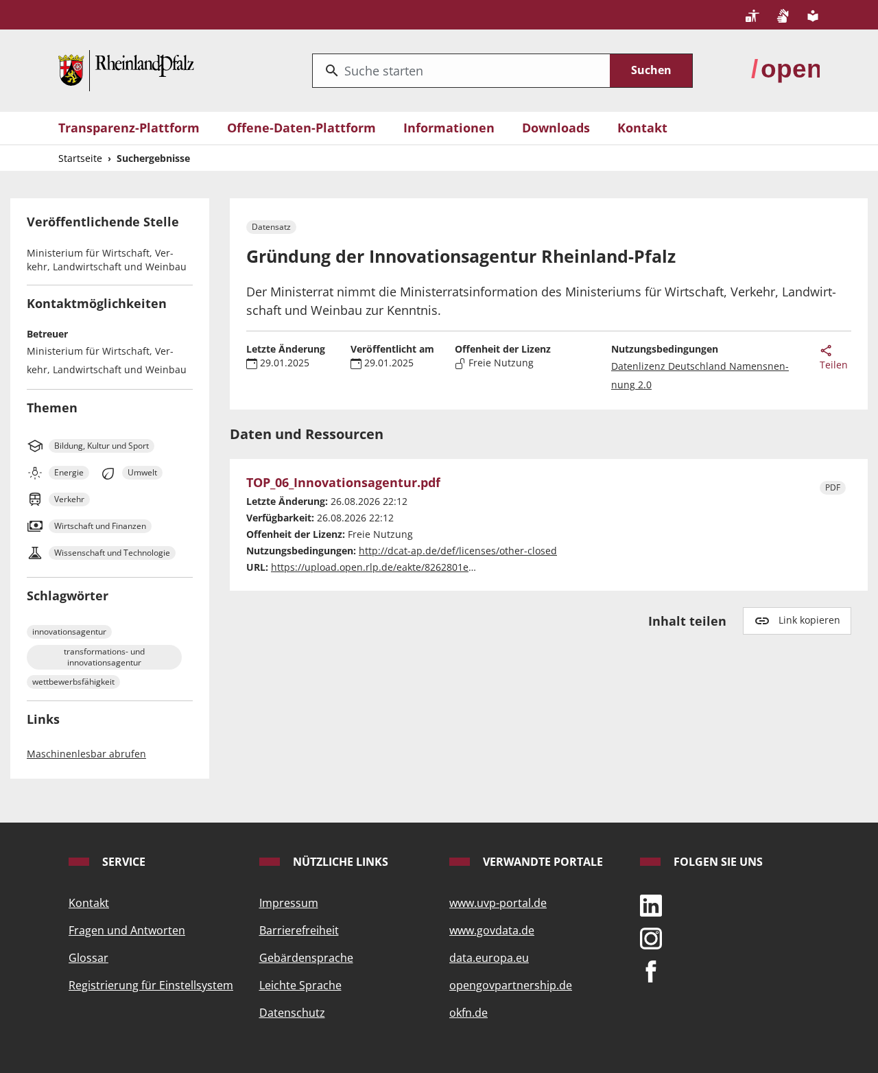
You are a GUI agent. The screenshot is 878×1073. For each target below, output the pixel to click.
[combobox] (461, 70)
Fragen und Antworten (127, 930)
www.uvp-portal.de (498, 902)
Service (122, 861)
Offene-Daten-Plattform (301, 127)
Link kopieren (809, 619)
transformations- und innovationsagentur (104, 657)
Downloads (556, 127)
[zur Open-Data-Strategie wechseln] (785, 69)
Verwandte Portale (541, 861)
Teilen (834, 364)
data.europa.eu (489, 957)
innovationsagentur (69, 631)
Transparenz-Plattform (129, 127)
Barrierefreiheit (299, 930)
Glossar (88, 957)
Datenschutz (292, 1012)
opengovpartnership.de (510, 985)
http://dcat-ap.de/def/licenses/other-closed (458, 550)
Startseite (80, 158)
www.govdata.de (491, 930)
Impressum (288, 902)
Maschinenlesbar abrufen (86, 753)
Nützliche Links (339, 861)
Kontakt (642, 127)
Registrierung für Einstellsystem (151, 985)
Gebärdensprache (306, 957)
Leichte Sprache (300, 985)
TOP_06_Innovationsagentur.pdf (343, 483)
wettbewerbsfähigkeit (73, 681)
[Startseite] (126, 69)
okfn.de (468, 1012)
